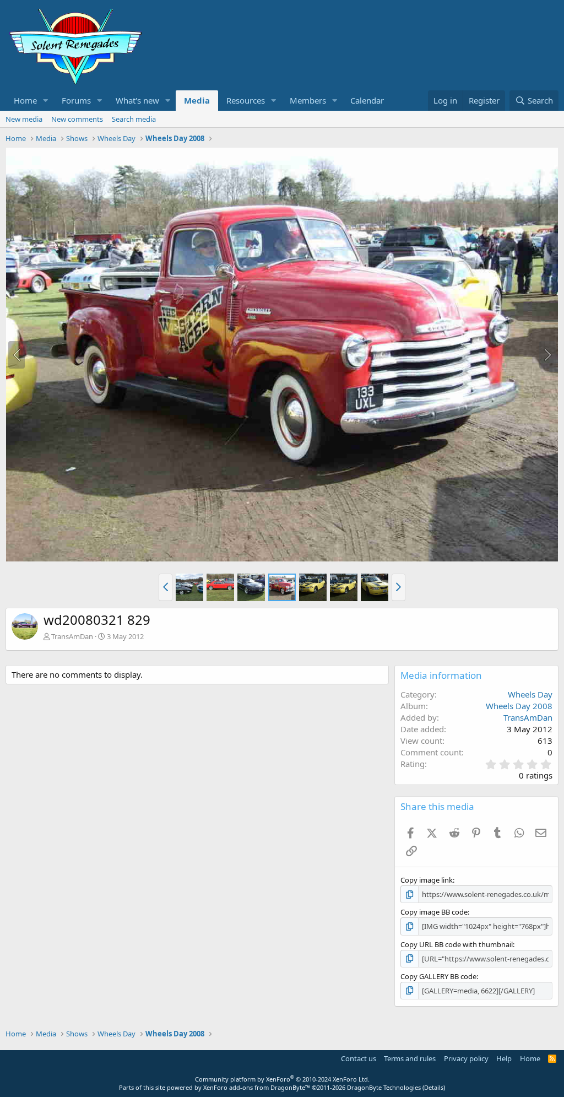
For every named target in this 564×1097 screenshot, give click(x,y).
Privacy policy (466, 1058)
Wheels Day (530, 694)
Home (25, 100)
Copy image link (426, 880)
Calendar (367, 100)
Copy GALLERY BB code (438, 976)
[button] (45, 100)
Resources (245, 100)
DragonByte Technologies (384, 1087)
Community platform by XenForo (282, 1079)
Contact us (358, 1058)
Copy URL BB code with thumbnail (456, 944)
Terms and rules (410, 1058)
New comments (77, 119)
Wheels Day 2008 (519, 705)
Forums (76, 100)
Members (308, 100)
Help (504, 1058)
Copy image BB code (434, 912)
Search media (134, 119)
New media (24, 119)
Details (433, 1087)
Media (197, 100)
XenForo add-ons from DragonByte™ (256, 1087)
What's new (137, 100)
